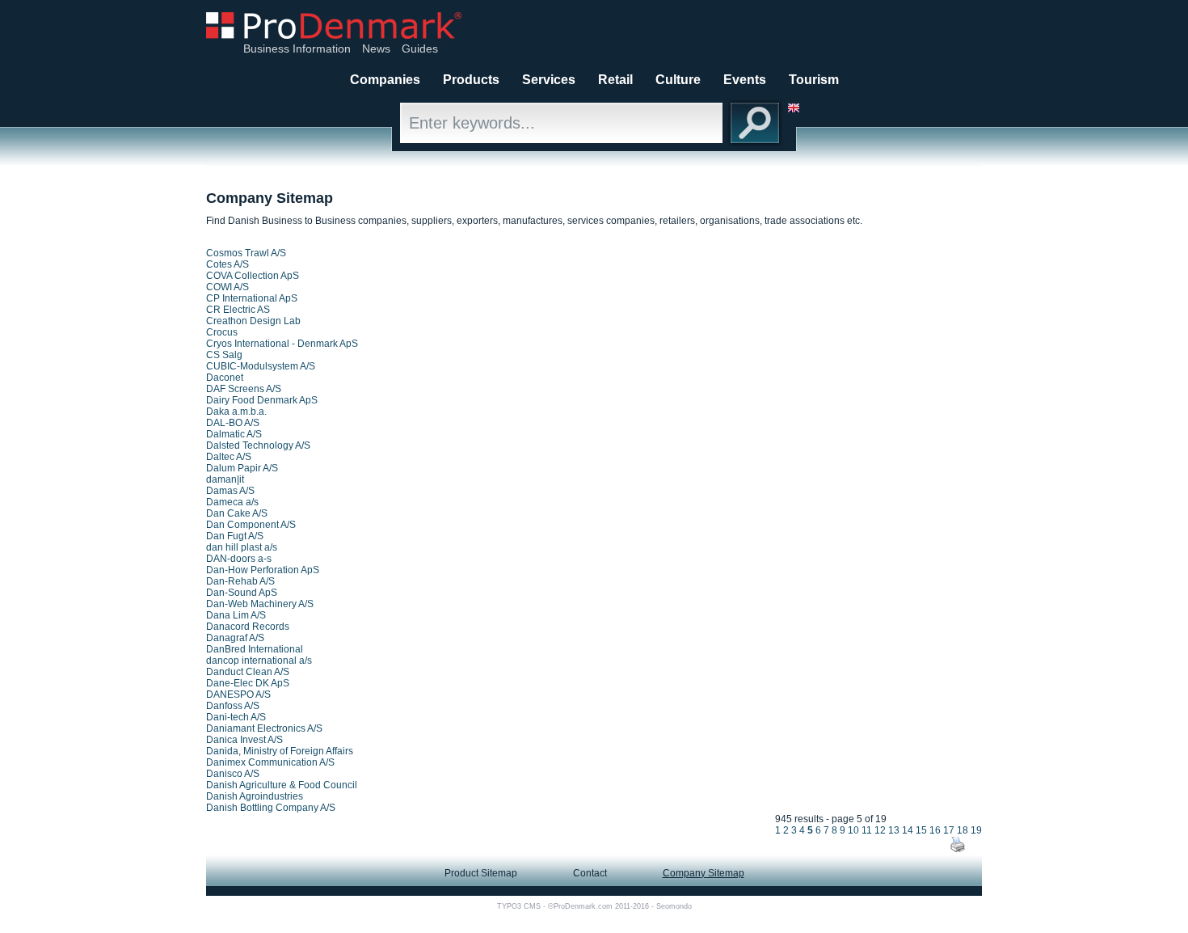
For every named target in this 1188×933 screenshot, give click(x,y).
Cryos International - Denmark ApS (282, 343)
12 (880, 830)
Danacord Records (247, 626)
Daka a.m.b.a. (236, 411)
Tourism (814, 80)
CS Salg (224, 355)
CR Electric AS (238, 309)
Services (548, 80)
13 (893, 830)
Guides (420, 48)
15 (921, 830)
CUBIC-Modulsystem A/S (260, 366)
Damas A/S (230, 490)
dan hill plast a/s (241, 547)
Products (471, 80)
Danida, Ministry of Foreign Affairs (279, 751)
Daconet (224, 377)
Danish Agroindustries (254, 796)
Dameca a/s (232, 502)
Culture (678, 80)
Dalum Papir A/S (242, 468)
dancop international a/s (259, 660)
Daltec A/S (228, 456)
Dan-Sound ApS (241, 592)
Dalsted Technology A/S (258, 445)
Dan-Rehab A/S (240, 581)
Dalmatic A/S (234, 434)
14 (907, 830)
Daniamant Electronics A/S (264, 728)
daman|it (225, 479)
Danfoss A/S (232, 705)
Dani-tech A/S (236, 717)
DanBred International (254, 649)
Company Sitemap (703, 873)
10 (853, 830)
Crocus (222, 332)
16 (935, 830)
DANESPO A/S (238, 694)
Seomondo (674, 906)
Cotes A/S (227, 264)
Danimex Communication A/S (270, 762)
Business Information (297, 48)
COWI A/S (227, 287)
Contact (590, 873)
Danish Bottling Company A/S (270, 807)
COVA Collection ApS (252, 275)
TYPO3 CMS (519, 906)
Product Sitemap (480, 873)
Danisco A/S (232, 773)
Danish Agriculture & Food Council (281, 785)
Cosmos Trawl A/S (246, 253)
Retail (615, 80)
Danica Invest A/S (244, 739)
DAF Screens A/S (243, 389)
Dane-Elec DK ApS (247, 683)
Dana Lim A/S (236, 615)
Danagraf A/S (235, 638)
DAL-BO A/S (232, 423)
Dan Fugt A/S (234, 536)
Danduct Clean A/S (247, 672)
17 (948, 830)
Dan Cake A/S (237, 513)
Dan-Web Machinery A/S (260, 604)
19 (976, 830)
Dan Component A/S (251, 524)
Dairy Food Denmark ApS (262, 400)
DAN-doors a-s (239, 558)
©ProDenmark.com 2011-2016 (598, 906)
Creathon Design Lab (253, 321)
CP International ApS (251, 298)
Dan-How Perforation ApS (262, 570)
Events (744, 80)
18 (962, 830)
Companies (385, 80)
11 (867, 830)
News (376, 48)
